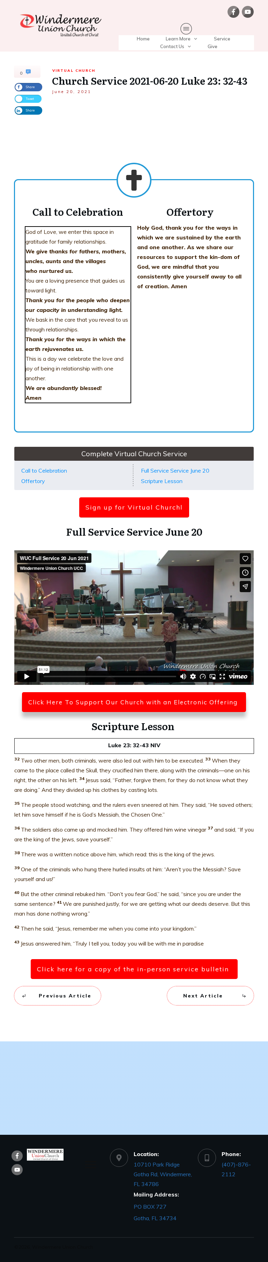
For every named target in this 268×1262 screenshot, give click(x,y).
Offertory (33, 480)
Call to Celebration (44, 470)
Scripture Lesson (162, 480)
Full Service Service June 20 (175, 470)
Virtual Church (73, 70)
